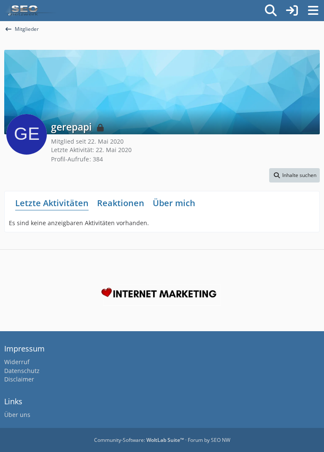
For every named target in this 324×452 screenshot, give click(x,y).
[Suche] (270, 10)
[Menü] (313, 10)
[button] (294, 175)
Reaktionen (120, 203)
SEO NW (220, 440)
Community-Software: (139, 440)
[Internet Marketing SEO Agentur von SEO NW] (162, 294)
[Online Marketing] (30, 10)
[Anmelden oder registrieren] (292, 10)
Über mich (174, 203)
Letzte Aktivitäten (52, 203)
